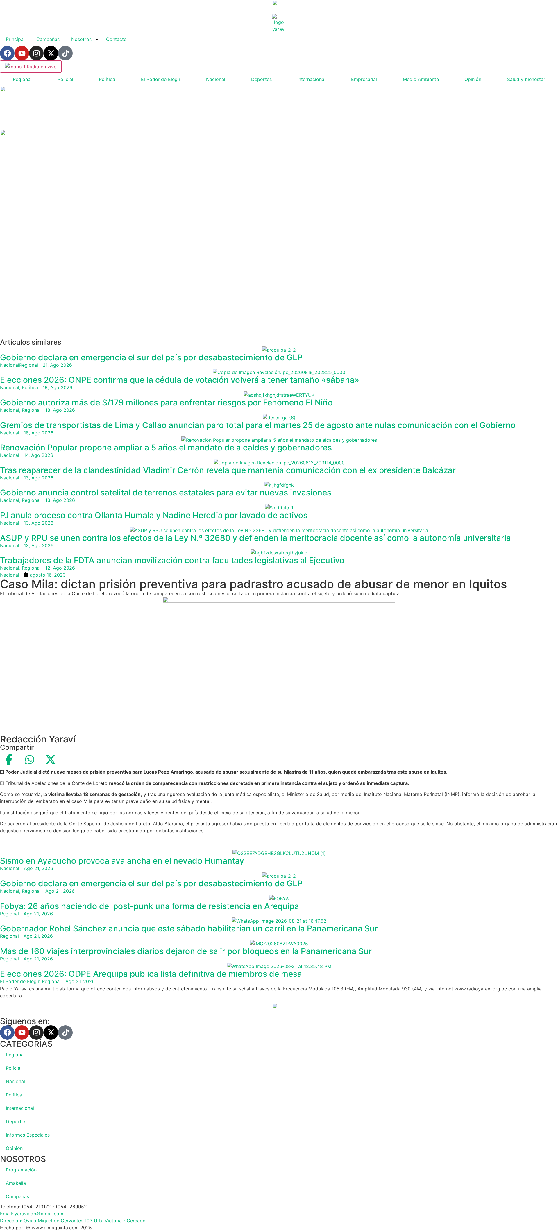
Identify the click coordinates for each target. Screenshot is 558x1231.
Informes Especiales (28, 1135)
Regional (22, 79)
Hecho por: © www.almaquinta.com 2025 (46, 1227)
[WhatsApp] (29, 759)
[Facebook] (7, 53)
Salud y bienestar (526, 79)
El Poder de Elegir (160, 79)
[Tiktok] (65, 53)
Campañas (48, 39)
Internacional (311, 79)
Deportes (261, 79)
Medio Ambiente (421, 79)
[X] (50, 759)
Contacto (116, 39)
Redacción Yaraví (38, 739)
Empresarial (364, 79)
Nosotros (81, 39)
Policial (65, 79)
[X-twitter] (51, 53)
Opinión (472, 79)
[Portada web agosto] (279, 90)
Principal (15, 39)
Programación (21, 1170)
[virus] (104, 134)
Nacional (215, 79)
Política (107, 79)
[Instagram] (36, 53)
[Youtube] (22, 53)
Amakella (16, 1183)
